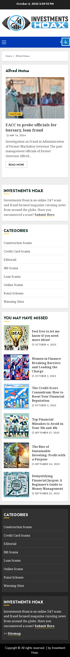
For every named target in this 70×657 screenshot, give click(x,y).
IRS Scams (11, 268)
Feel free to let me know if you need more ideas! (16, 338)
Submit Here (44, 215)
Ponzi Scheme (14, 293)
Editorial (10, 260)
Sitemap (14, 633)
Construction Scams (18, 243)
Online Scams (13, 285)
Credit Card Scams (17, 251)
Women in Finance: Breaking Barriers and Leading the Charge (16, 367)
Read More (16, 165)
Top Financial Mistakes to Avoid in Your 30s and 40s (16, 426)
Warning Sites (14, 302)
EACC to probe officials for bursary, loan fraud (35, 98)
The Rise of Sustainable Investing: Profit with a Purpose (16, 455)
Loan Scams (15, 114)
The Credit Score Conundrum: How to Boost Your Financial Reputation (16, 396)
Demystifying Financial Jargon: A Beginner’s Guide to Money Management (16, 484)
